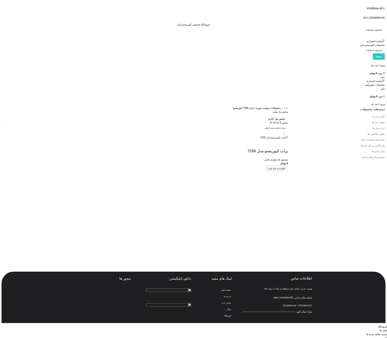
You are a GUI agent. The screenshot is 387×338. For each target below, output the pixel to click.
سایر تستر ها (378, 151)
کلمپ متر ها (378, 116)
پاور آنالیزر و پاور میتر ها (373, 145)
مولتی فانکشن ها (376, 134)
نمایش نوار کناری (276, 119)
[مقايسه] (284, 143)
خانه (285, 108)
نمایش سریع (276, 143)
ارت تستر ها (379, 128)
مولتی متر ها (378, 122)
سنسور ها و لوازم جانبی (373, 157)
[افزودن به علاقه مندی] (268, 143)
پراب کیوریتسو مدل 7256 (267, 151)
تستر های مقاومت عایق (373, 139)
